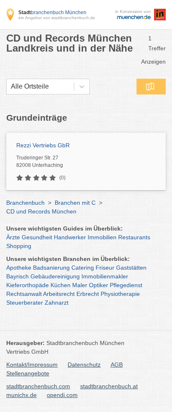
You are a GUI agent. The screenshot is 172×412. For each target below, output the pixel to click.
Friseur (105, 267)
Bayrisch (17, 276)
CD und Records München (41, 211)
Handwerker (70, 237)
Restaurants (134, 237)
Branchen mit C (75, 202)
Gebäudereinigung (55, 276)
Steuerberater (24, 302)
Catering (82, 267)
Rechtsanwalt (24, 293)
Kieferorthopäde (27, 285)
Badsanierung (51, 267)
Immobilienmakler (104, 276)
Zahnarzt (56, 302)
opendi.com (62, 395)
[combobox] (11, 87)
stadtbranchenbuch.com (38, 386)
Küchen (61, 285)
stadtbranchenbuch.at (109, 386)
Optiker (98, 285)
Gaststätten (131, 267)
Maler (79, 285)
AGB (117, 364)
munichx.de (21, 395)
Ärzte (13, 237)
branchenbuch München (52, 12)
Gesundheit (37, 237)
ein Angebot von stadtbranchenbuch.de (56, 17)
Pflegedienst (126, 285)
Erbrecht (87, 293)
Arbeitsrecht (59, 293)
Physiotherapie (120, 293)
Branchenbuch (25, 202)
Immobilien (102, 237)
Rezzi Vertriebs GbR (43, 145)
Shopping (18, 246)
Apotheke (18, 267)
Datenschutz (84, 364)
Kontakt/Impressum (32, 364)
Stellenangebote (27, 373)
